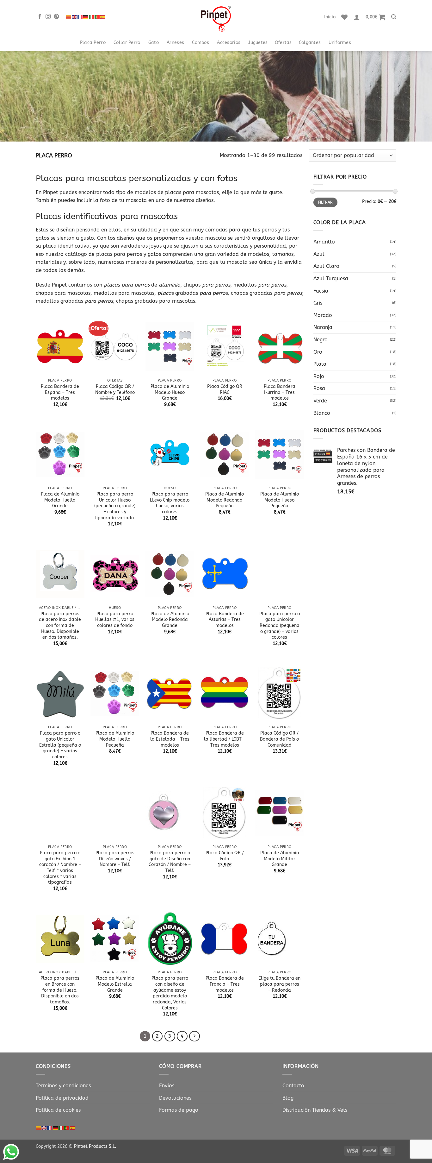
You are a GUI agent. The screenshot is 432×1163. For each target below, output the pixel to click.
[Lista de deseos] (344, 17)
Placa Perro (93, 42)
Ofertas (283, 42)
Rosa (319, 388)
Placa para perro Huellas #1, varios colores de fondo (114, 619)
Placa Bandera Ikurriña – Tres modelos (279, 392)
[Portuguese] (97, 17)
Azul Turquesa (330, 278)
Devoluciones (175, 1098)
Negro (320, 340)
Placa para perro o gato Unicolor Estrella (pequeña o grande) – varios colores (60, 745)
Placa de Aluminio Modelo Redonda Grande (170, 619)
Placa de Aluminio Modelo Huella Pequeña (115, 739)
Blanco (321, 413)
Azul (318, 254)
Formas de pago (178, 1110)
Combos (200, 42)
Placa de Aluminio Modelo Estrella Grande (115, 984)
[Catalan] (69, 17)
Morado (322, 315)
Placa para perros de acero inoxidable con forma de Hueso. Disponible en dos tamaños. (60, 625)
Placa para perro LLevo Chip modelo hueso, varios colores (169, 503)
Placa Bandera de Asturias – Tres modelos (225, 619)
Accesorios (228, 42)
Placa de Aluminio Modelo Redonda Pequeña (224, 500)
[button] (357, 17)
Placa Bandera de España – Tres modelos (60, 392)
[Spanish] (103, 17)
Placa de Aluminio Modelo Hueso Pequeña (279, 500)
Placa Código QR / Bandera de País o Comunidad (279, 739)
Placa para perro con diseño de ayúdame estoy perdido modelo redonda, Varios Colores (169, 993)
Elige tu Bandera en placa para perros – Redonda (279, 984)
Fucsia (320, 291)
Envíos (166, 1086)
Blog (287, 1098)
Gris (317, 303)
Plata (319, 364)
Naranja (322, 327)
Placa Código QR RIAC (224, 389)
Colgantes (310, 42)
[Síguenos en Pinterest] (56, 17)
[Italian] (92, 17)
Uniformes (340, 42)
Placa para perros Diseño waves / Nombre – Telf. (115, 858)
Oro (317, 352)
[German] (86, 17)
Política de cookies (58, 1110)
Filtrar (325, 202)
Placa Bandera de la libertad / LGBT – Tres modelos (224, 739)
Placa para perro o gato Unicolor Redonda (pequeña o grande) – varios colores (279, 625)
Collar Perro (127, 42)
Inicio (330, 17)
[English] (74, 17)
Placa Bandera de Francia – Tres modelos (225, 984)
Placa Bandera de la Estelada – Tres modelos (169, 739)
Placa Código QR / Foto (225, 856)
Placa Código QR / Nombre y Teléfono (115, 389)
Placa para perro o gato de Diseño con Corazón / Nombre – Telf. (170, 861)
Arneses (175, 42)
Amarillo (324, 242)
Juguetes (258, 42)
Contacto (293, 1086)
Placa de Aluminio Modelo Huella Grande (60, 500)
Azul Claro (326, 266)
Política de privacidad (62, 1098)
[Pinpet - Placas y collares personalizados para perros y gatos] (216, 17)
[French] (80, 17)
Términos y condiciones (63, 1086)
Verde (320, 401)
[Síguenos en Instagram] (48, 17)
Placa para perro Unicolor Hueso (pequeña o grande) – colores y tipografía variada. (114, 506)
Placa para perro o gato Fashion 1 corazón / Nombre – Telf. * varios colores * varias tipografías (60, 867)
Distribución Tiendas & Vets (314, 1110)
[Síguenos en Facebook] (39, 17)
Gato (153, 42)
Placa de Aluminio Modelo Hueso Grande (170, 392)
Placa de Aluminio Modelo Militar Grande (279, 858)
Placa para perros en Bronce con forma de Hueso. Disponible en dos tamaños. (59, 990)
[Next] (194, 1036)
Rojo (318, 376)
